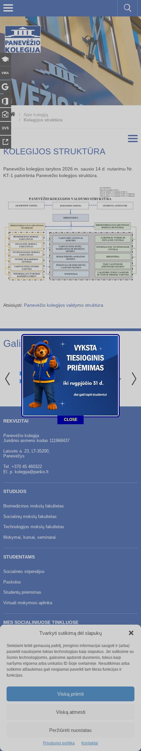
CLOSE (70, 419)
